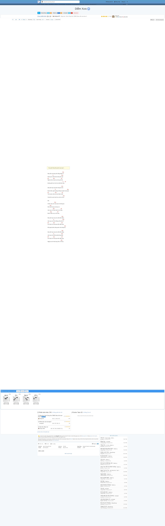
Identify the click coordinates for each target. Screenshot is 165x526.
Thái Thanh (118, 470)
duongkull (41, 423)
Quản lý (125, 4)
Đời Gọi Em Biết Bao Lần (106, 463)
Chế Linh (113, 437)
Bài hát (38, 4)
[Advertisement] (140, 9)
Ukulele (22, 391)
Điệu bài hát (51, 4)
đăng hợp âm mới (85, 435)
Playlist (46, 4)
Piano (27, 391)
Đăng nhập (117, 1)
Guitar (18, 391)
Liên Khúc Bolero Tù (105, 499)
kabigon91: (57, 16)
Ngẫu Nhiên (103, 474)
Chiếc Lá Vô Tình (104, 452)
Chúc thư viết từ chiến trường (108, 466)
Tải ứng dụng (69, 4)
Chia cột (47, 19)
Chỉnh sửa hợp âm (55, 440)
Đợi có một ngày (104, 477)
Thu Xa (102, 488)
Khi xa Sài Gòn (104, 492)
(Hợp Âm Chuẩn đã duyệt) (90, 446)
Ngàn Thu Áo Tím (104, 470)
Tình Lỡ (102, 437)
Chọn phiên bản (41, 16)
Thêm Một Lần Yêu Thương (107, 495)
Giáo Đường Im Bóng (105, 484)
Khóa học (87, 4)
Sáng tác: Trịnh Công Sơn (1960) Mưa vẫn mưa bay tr (50, 416)
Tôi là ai (102, 459)
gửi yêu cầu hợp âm (93, 435)
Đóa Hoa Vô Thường (105, 502)
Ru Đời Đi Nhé (103, 455)
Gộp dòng (30, 19)
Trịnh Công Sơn (45, 447)
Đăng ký (124, 1)
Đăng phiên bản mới (57, 412)
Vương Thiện (42, 428)
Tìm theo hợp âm (61, 4)
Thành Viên (82, 4)
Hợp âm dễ (58, 19)
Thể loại (56, 4)
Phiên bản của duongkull (45, 421)
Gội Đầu (102, 481)
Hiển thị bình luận (68, 453)
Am (39, 12)
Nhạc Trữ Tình (65, 447)
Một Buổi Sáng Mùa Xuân (106, 448)
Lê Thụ (107, 445)
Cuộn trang (38, 19)
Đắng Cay (102, 441)
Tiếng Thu (102, 445)
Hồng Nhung (43, 12)
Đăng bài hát (110, 1)
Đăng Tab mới (87, 412)
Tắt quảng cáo (93, 4)
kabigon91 (117, 15)
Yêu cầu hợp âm (75, 4)
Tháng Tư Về (103, 506)
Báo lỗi (153, 19)
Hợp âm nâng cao (43, 426)
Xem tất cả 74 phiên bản (44, 431)
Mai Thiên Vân (113, 470)
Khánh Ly (55, 12)
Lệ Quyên (65, 12)
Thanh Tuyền (108, 437)
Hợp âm (42, 4)
